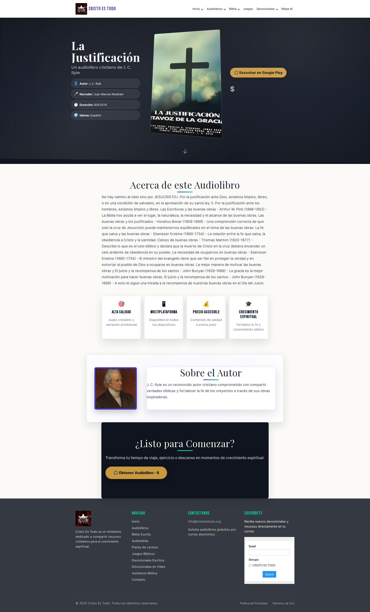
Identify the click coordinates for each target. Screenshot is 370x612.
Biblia (232, 8)
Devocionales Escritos (148, 560)
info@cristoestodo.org (204, 521)
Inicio (196, 8)
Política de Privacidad (254, 603)
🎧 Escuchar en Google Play (258, 72)
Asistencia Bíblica (144, 573)
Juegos (248, 8)
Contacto (138, 579)
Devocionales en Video (148, 567)
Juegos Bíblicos (143, 554)
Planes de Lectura (145, 547)
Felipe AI (287, 8)
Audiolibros (214, 8)
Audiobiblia (140, 541)
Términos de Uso (283, 603)
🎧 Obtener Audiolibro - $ (136, 472)
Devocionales (266, 8)
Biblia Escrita (141, 534)
